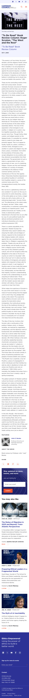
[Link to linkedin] (12, 1)
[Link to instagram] (25, 1)
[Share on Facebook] (13, 464)
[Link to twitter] (16, 1)
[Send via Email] (17, 464)
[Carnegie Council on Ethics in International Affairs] (9, 6)
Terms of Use (17, 695)
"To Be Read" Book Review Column (11, 47)
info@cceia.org (6, 676)
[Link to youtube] (19, 1)
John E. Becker (16, 438)
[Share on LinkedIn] (8, 464)
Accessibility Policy (7, 695)
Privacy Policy (11, 693)
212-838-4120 (6, 678)
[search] (22, 7)
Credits (4, 693)
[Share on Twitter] (3, 464)
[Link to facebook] (22, 1)
